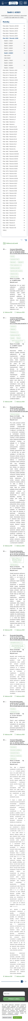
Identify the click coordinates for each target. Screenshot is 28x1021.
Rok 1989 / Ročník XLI (9, 146)
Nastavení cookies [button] (7, 1017)
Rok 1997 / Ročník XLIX (10, 127)
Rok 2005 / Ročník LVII (9, 107)
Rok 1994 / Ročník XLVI (10, 134)
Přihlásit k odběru (14, 999)
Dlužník (12, 256)
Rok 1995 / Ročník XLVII (10, 132)
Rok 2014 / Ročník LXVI (10, 85)
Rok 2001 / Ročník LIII (9, 117)
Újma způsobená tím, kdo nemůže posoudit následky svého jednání (17, 646)
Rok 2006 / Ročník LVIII (10, 105)
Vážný (4, 230)
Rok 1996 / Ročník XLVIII (10, 129)
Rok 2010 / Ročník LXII (9, 95)
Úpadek (12, 338)
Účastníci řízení (14, 273)
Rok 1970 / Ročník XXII (9, 193)
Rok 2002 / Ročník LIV (9, 114)
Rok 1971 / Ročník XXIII (10, 191)
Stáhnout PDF (8, 312)
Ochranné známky (15, 414)
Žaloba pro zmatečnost (16, 755)
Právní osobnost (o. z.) (16, 265)
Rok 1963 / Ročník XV (9, 210)
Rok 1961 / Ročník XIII (9, 215)
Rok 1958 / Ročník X (9, 223)
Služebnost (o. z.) (15, 711)
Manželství (13, 262)
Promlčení (13, 708)
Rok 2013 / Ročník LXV (10, 87)
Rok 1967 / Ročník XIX (9, 200)
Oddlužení (20, 262)
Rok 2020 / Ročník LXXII (10, 70)
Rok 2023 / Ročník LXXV (10, 33)
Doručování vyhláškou (16, 750)
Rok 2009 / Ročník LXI (9, 97)
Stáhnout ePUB (20, 312)
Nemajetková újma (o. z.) (16, 642)
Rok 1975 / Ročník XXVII (10, 181)
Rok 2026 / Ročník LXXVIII (11, 26)
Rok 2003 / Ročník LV (9, 112)
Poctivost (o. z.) (14, 332)
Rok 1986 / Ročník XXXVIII (11, 154)
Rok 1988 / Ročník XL (9, 149)
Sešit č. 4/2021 (8, 48)
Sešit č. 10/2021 (9, 68)
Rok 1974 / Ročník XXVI (10, 183)
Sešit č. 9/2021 (8, 65)
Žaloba (18, 338)
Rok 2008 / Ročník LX (9, 100)
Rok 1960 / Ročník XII (9, 218)
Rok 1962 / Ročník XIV (9, 213)
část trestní (7, 58)
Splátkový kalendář (15, 268)
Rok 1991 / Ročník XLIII (10, 141)
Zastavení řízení (14, 276)
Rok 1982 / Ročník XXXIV (10, 164)
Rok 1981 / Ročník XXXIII (10, 166)
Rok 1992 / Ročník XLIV (10, 139)
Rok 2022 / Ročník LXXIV (10, 36)
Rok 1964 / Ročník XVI (9, 208)
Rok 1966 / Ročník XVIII (10, 203)
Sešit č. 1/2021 (8, 41)
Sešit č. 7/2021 (8, 60)
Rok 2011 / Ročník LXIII (10, 92)
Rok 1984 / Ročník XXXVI (10, 159)
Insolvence (13, 326)
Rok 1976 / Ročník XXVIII (10, 178)
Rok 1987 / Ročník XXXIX (10, 151)
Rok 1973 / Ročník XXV (10, 186)
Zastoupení (13, 758)
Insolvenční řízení (15, 259)
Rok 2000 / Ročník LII (9, 119)
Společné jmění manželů (16, 270)
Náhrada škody (14, 564)
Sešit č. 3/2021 (8, 46)
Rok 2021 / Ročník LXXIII (10, 38)
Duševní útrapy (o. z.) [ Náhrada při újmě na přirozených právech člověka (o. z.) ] (17, 560)
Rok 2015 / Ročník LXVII (10, 82)
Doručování (13, 747)
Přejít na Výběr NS (13, 3)
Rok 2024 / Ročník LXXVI (10, 31)
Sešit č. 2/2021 (8, 43)
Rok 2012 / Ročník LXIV (10, 90)
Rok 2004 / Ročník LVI (9, 109)
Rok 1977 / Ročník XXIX (10, 176)
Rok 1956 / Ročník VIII (9, 228)
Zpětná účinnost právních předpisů (17, 341)
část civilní (7, 55)
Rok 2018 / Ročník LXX (10, 75)
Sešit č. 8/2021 (8, 63)
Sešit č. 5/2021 (8, 50)
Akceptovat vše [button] (17, 1017)
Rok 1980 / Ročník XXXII (10, 169)
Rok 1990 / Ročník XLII (9, 144)
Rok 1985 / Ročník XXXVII (10, 156)
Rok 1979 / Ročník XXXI (10, 171)
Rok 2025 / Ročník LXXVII (10, 28)
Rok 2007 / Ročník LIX (9, 102)
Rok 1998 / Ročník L (9, 124)
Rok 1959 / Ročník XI (9, 220)
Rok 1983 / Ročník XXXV (10, 161)
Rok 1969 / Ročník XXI (9, 196)
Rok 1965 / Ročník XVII (9, 205)
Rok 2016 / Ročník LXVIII (10, 80)
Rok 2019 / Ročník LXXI (10, 73)
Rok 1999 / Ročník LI (9, 122)
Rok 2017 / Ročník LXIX (10, 77)
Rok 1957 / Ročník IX (9, 225)
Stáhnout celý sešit (12, 243)
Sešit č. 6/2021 (8, 53)
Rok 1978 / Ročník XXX (10, 173)
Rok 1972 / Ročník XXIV (10, 188)
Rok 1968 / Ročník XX (9, 198)
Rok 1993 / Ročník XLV (9, 137)
